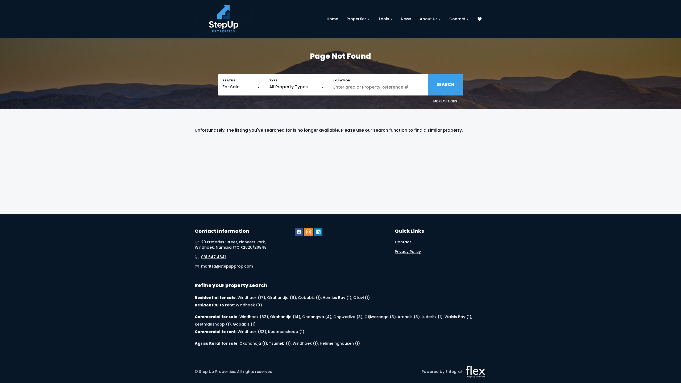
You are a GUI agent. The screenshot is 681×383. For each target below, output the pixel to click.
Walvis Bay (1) (458, 316)
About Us (429, 19)
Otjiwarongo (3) (380, 316)
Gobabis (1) (309, 297)
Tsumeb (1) (280, 343)
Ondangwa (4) (316, 316)
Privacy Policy (408, 251)
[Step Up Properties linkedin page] (318, 232)
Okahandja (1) (253, 343)
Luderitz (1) (432, 316)
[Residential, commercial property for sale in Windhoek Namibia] (224, 19)
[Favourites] (479, 19)
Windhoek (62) (253, 316)
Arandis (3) (409, 316)
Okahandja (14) (285, 316)
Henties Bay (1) (337, 297)
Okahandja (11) (281, 297)
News (406, 19)
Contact (458, 19)
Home (332, 19)
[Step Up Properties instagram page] (308, 232)
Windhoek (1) (305, 343)
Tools (384, 19)
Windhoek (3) (249, 305)
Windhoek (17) (251, 297)
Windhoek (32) (252, 331)
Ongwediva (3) (348, 316)
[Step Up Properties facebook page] (299, 232)
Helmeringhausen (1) (340, 343)
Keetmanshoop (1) (213, 324)
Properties (357, 19)
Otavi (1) (361, 297)
